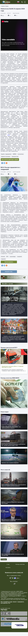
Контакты (8, 567)
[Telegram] (4, 163)
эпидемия (3, 259)
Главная (3, 6)
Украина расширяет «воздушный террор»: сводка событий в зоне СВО (13, 298)
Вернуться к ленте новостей (14, 572)
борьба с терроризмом (6, 154)
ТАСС (8, 135)
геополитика (21, 154)
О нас (8, 564)
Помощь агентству (20, 564)
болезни (3, 256)
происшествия (15, 156)
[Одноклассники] (6, 163)
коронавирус (13, 256)
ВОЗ (7, 256)
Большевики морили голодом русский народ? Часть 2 (14, 331)
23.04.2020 (6, 13)
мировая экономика (5, 156)
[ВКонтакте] (2, 163)
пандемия (19, 256)
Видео (6, 6)
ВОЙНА (14, 154)
